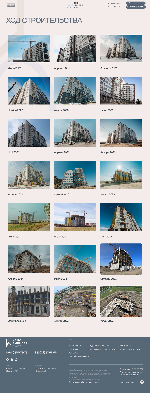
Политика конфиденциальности (84, 382)
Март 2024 (60, 279)
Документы (125, 346)
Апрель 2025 (62, 152)
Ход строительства (130, 349)
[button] (136, 3)
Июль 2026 (14, 68)
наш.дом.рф (134, 375)
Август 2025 (61, 110)
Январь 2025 (108, 152)
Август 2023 (61, 321)
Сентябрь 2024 (63, 195)
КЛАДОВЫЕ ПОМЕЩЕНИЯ (99, 346)
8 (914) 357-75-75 (114, 3)
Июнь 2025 (107, 110)
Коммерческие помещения (101, 349)
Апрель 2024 (15, 279)
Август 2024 (107, 195)
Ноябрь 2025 (15, 110)
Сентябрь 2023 (17, 321)
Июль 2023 (107, 321)
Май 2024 (106, 237)
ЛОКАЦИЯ (73, 349)
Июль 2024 (14, 237)
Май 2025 (13, 152)
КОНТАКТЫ (73, 353)
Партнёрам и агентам (79, 357)
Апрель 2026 (61, 68)
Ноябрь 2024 (15, 195)
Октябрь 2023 (108, 279)
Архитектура (75, 346)
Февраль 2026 (108, 68)
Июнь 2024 (60, 237)
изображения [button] (85, 379)
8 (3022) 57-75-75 (114, 6)
